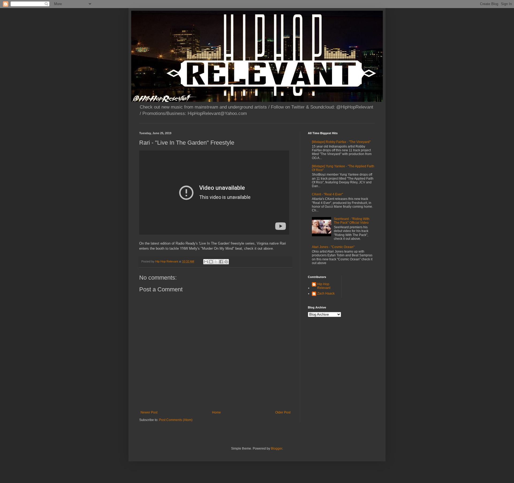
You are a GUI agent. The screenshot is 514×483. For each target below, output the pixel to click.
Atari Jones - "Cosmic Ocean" (333, 247)
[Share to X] (216, 261)
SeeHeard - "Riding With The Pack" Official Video (351, 221)
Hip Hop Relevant (323, 286)
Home (216, 412)
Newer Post (149, 412)
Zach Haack (326, 293)
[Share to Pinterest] (226, 261)
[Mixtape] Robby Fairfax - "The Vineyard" (341, 142)
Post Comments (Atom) (175, 420)
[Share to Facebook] (221, 261)
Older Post (282, 412)
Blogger (276, 448)
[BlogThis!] (211, 261)
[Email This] (206, 261)
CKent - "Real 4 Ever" (327, 194)
